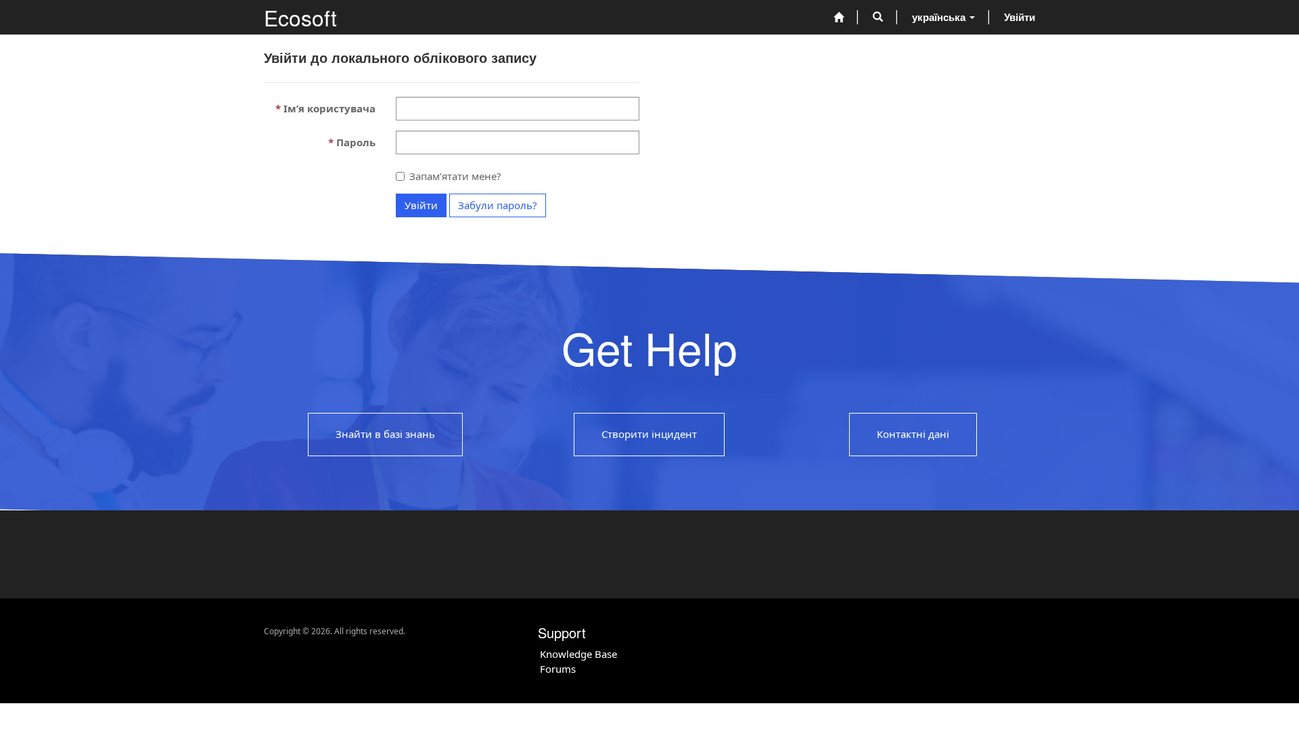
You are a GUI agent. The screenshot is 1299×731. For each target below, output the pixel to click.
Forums (558, 668)
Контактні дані (913, 434)
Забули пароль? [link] (497, 205)
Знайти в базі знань (385, 434)
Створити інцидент (649, 434)
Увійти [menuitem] (1019, 16)
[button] (878, 17)
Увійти (421, 205)
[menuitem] (838, 17)
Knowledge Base (578, 654)
